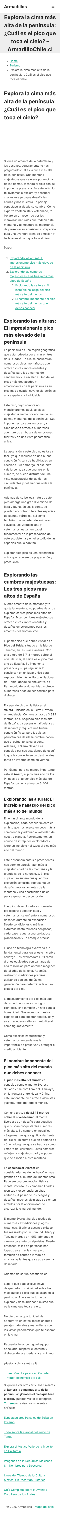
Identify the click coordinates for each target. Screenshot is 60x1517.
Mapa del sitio (44, 1506)
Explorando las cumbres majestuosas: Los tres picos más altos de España (32, 276)
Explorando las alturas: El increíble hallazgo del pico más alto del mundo (32, 290)
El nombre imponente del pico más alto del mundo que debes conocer (35, 303)
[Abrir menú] (53, 6)
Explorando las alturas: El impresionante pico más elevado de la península (31, 262)
